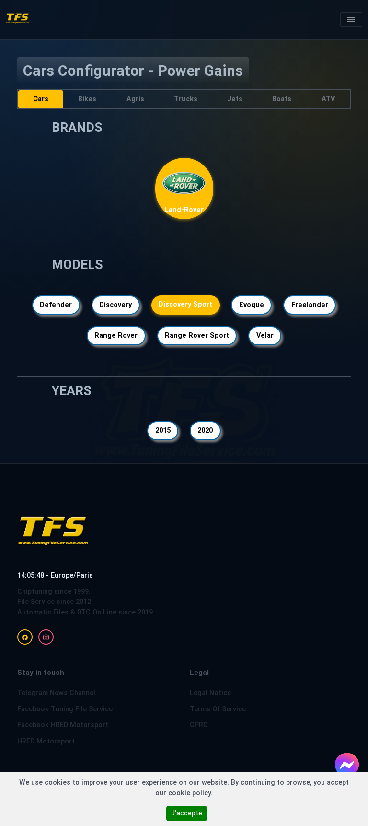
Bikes (87, 99)
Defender (56, 305)
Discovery (115, 305)
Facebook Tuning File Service (65, 709)
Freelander (309, 305)
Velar (265, 335)
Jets (234, 99)
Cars (40, 99)
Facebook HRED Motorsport (62, 725)
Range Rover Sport (197, 335)
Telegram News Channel (56, 693)
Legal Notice (210, 693)
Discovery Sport (185, 304)
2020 (205, 430)
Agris (135, 99)
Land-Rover (184, 210)
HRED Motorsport (46, 741)
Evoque (251, 305)
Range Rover (116, 335)
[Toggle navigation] (351, 19)
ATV (328, 99)
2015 (163, 430)
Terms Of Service (218, 709)
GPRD (198, 725)
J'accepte (186, 813)
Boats (282, 99)
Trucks (185, 99)
